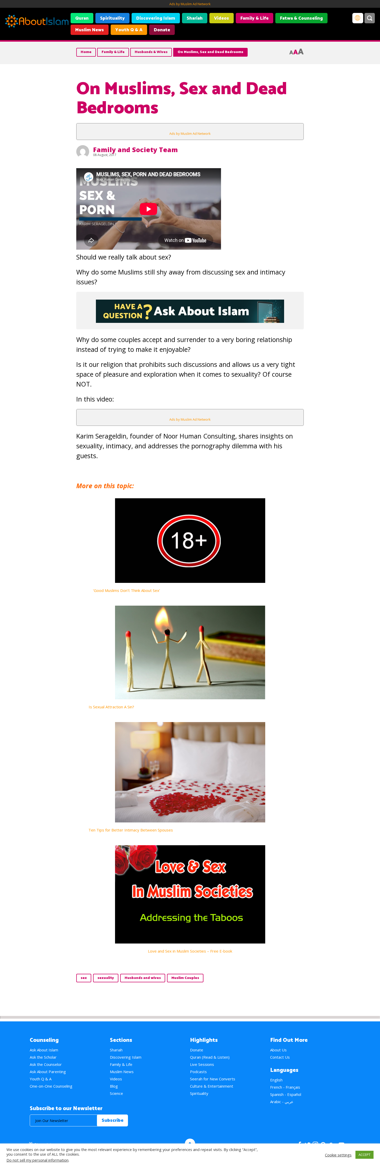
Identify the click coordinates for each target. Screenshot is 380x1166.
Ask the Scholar (43, 1057)
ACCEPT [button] (364, 1154)
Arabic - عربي (281, 1101)
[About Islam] (37, 22)
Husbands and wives (143, 978)
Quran (82, 18)
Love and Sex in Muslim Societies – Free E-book (190, 951)
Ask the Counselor (46, 1064)
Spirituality (112, 18)
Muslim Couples (185, 978)
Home (86, 52)
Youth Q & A (128, 30)
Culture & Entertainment (211, 1086)
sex (84, 978)
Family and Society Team (135, 149)
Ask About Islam (44, 1049)
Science (116, 1093)
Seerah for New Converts (212, 1078)
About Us (278, 1049)
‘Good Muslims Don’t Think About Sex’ (126, 590)
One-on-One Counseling (51, 1086)
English (276, 1079)
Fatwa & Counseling (301, 18)
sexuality (105, 978)
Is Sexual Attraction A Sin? (111, 706)
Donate (162, 30)
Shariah (195, 18)
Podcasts (198, 1071)
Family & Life (254, 18)
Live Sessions (202, 1064)
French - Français (285, 1087)
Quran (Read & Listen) (210, 1057)
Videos (221, 18)
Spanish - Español (285, 1094)
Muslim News (89, 30)
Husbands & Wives (151, 52)
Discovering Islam (155, 18)
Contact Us (280, 1057)
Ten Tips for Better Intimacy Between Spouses (130, 830)
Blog (114, 1086)
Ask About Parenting (48, 1071)
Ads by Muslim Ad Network (190, 4)
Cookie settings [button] (338, 1155)
